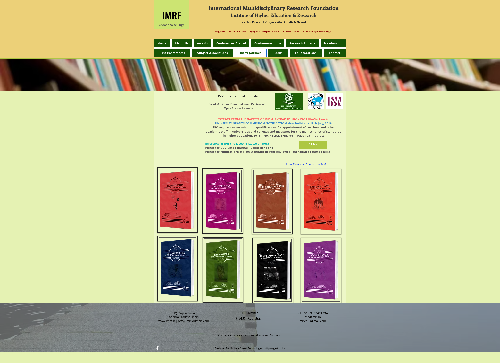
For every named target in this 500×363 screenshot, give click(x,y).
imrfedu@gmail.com (312, 321)
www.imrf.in (166, 321)
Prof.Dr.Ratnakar (248, 318)
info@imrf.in (312, 317)
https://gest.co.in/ (274, 348)
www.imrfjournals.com (193, 321)
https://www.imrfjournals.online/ (306, 164)
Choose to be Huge (172, 25)
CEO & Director (249, 313)
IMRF (171, 15)
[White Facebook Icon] (157, 348)
